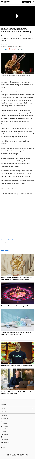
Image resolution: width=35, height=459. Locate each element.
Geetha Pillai (6, 44)
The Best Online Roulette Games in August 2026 (14, 306)
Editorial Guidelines (26, 193)
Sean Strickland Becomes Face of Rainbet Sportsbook (16, 365)
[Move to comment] (21, 49)
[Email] (18, 49)
